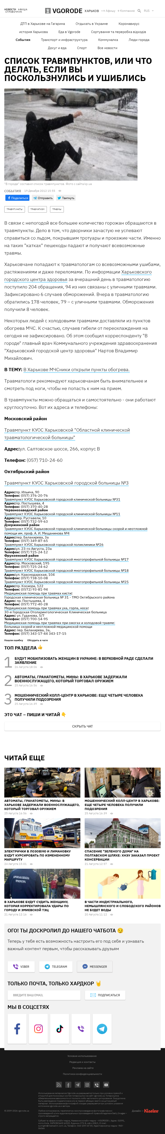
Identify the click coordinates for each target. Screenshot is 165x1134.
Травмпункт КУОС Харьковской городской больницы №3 (66, 483)
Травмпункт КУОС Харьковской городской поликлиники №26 (54, 544)
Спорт (82, 48)
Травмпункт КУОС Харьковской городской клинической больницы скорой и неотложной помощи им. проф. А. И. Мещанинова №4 (75, 530)
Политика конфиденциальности (82, 1074)
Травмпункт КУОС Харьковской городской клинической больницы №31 (62, 499)
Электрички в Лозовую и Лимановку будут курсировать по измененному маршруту (37, 855)
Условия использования (81, 1056)
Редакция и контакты (82, 1062)
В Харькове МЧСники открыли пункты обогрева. (76, 369)
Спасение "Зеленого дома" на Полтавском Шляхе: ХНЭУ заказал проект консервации (122, 855)
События (23, 40)
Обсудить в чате (37, 640)
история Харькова (33, 32)
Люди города (139, 40)
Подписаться (109, 995)
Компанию (127, 10)
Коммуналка (108, 40)
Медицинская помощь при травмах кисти (37, 593)
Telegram (59, 967)
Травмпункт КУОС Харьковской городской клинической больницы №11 (62, 514)
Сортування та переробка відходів (118, 32)
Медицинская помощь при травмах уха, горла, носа (46, 608)
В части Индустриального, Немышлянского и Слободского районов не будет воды (123, 906)
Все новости (107, 48)
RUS (147, 10)
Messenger (98, 967)
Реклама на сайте (83, 1068)
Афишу (110, 10)
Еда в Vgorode (69, 32)
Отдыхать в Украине (92, 23)
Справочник (13, 12)
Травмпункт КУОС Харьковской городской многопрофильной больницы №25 (66, 582)
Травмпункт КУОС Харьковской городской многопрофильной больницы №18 (66, 570)
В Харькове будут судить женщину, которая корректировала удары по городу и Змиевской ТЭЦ (36, 906)
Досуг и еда (57, 48)
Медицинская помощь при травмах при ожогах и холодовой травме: (59, 623)
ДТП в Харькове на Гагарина (42, 23)
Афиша (22, 9)
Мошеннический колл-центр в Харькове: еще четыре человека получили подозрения (79, 697)
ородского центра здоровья (36, 279)
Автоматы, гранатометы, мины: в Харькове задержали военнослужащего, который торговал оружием (71, 679)
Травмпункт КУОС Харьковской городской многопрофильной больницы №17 (66, 559)
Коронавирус (129, 23)
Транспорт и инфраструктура (64, 40)
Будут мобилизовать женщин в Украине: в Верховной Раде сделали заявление (84, 660)
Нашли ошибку (13, 640)
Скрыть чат (82, 726)
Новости (10, 9)
